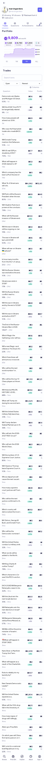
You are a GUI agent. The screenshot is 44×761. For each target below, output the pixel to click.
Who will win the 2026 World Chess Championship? (10, 445)
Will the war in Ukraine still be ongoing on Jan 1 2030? (11, 228)
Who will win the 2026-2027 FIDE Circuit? (11, 434)
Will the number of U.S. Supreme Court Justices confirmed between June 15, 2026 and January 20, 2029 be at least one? (12, 456)
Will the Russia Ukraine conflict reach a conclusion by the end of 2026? (11, 293)
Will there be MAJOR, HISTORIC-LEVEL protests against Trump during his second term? (11, 391)
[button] (27, 91)
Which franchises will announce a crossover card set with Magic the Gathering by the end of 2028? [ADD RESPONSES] (11, 358)
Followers (16, 15)
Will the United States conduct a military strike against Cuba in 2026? (11, 543)
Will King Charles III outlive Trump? (9, 565)
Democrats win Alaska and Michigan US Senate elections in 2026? (11, 97)
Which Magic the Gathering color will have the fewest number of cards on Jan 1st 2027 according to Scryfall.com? (11, 336)
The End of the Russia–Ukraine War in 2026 (11, 326)
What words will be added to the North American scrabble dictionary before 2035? (11, 554)
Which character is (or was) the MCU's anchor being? (11, 576)
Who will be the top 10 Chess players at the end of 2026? (11, 380)
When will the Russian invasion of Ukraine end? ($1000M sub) (11, 217)
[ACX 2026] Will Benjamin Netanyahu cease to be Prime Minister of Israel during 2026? (12, 587)
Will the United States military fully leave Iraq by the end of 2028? (11, 413)
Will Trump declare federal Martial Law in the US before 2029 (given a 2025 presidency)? (11, 423)
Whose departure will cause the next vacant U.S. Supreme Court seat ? (11, 478)
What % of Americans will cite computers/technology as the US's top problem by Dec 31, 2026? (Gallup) (11, 184)
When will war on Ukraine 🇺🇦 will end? (11, 249)
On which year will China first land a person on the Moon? (12, 736)
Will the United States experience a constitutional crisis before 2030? (10, 695)
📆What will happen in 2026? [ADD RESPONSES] (10, 641)
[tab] (5, 24)
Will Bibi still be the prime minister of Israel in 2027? (11, 630)
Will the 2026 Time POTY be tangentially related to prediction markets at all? (11, 108)
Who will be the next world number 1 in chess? (9, 369)
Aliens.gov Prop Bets (10, 727)
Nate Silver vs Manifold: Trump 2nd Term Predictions (11, 652)
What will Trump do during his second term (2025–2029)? (11, 402)
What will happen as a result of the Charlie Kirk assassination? (11, 663)
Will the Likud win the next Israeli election (10, 597)
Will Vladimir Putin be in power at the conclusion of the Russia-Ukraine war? (11, 206)
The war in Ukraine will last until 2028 (10, 239)
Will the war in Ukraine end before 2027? (10, 315)
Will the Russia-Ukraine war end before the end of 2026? (11, 271)
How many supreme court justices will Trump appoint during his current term (11, 489)
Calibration (8, 18)
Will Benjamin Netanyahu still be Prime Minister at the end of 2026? (11, 619)
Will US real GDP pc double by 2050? (9, 152)
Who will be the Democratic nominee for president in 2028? (11, 532)
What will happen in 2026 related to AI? (9, 162)
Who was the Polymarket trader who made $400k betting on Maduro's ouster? (11, 130)
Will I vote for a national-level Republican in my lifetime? (11, 747)
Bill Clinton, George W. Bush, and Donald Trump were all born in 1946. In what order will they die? (11, 521)
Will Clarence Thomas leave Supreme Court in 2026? (11, 467)
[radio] (6, 61)
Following (6, 15)
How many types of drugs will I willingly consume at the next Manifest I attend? (10, 717)
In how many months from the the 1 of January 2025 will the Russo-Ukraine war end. (12, 260)
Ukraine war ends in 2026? (9, 282)
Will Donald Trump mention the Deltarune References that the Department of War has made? (11, 141)
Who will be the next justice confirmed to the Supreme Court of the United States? (11, 500)
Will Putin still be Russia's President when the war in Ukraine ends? (11, 195)
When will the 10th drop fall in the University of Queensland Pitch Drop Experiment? (11, 706)
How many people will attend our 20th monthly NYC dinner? (10, 119)
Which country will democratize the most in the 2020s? (11, 510)
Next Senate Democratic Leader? (11, 684)
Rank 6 (30, 15)
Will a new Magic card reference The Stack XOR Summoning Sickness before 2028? (11, 347)
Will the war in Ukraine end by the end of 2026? (11, 304)
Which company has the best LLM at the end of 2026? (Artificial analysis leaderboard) (11, 173)
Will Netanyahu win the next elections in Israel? (11, 608)
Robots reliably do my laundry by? (10, 674)
